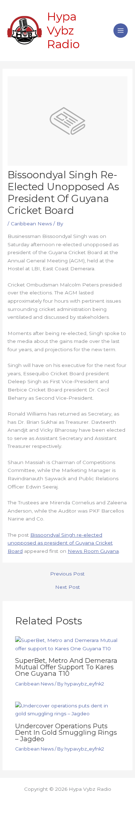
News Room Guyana (93, 551)
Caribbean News (31, 223)
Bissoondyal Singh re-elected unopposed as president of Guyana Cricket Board (60, 543)
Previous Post (67, 574)
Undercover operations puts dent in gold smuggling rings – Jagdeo (66, 732)
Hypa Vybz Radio (63, 30)
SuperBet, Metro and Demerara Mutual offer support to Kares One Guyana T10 (66, 667)
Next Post (67, 587)
